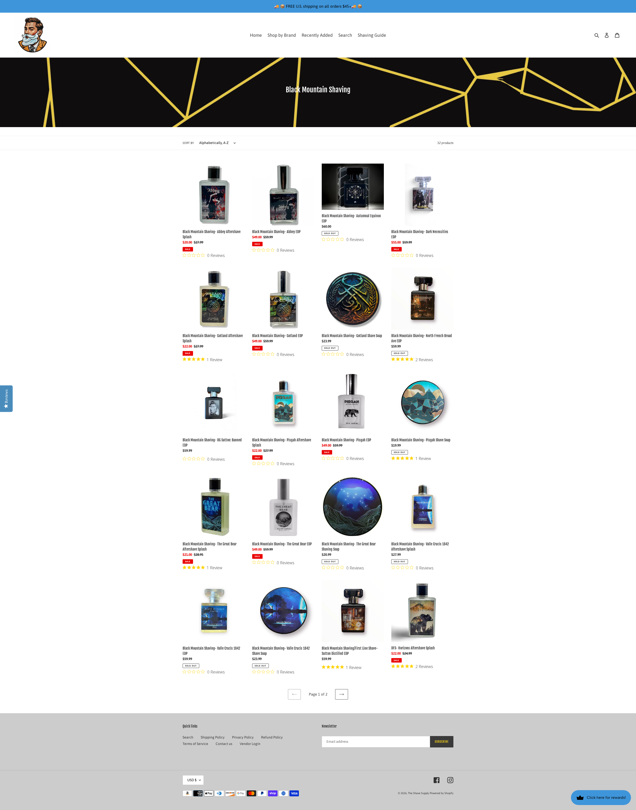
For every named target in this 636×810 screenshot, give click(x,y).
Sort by (188, 143)
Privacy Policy (243, 737)
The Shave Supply (418, 793)
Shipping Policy (213, 737)
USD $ (192, 780)
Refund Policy (272, 737)
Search (188, 737)
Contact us (224, 744)
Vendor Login (250, 744)
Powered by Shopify (441, 793)
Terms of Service (195, 744)
